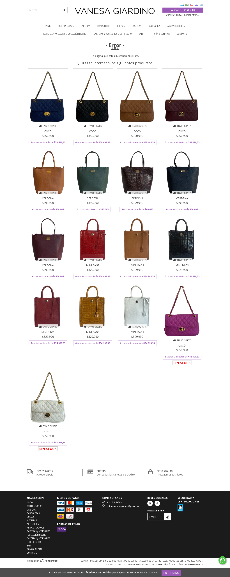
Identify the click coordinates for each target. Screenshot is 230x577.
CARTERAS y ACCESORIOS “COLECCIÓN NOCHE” (65, 33)
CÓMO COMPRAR (162, 33)
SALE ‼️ (143, 33)
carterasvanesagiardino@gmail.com (123, 506)
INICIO (48, 25)
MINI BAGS (92, 265)
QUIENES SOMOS (65, 25)
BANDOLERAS (103, 25)
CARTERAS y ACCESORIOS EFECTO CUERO (113, 33)
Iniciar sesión (191, 15)
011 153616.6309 (114, 502)
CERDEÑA (48, 198)
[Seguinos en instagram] (150, 503)
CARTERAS (85, 25)
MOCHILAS (136, 25)
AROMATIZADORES (176, 25)
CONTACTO (182, 33)
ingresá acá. (164, 564)
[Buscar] (64, 10)
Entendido (171, 572)
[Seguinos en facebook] (157, 503)
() (184, 10)
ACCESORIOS (154, 25)
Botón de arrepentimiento (188, 564)
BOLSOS (121, 25)
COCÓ (48, 131)
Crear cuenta (174, 15)
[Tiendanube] (42, 562)
